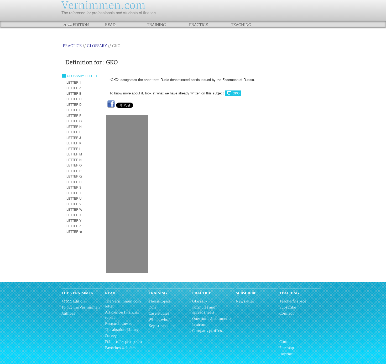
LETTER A (73, 87)
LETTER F (73, 115)
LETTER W (74, 209)
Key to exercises (162, 326)
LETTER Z (73, 226)
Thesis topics (160, 301)
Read (110, 25)
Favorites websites (120, 348)
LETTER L (73, 148)
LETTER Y (73, 220)
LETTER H (74, 126)
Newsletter (245, 301)
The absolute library (121, 330)
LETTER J (73, 137)
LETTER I (73, 132)
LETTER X (73, 215)
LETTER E (73, 110)
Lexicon (198, 325)
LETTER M (74, 154)
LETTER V (73, 203)
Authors (68, 313)
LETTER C (74, 99)
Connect (286, 313)
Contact (286, 342)
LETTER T (73, 192)
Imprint (286, 354)
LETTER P (73, 170)
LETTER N (74, 159)
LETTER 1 (73, 82)
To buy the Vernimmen (80, 307)
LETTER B (73, 93)
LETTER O (74, 165)
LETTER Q (74, 176)
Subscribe (287, 307)
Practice (198, 25)
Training (156, 25)
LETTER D (74, 104)
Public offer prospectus (124, 342)
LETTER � (74, 231)
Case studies (159, 313)
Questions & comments (212, 319)
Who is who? (159, 320)
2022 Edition (76, 25)
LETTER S (73, 187)
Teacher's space (292, 301)
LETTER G (74, 121)
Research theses (118, 324)
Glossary (97, 46)
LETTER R (74, 181)
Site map (286, 348)
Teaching (241, 25)
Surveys (111, 336)
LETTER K (73, 143)
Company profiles (207, 331)
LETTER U (74, 198)
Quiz (152, 307)
